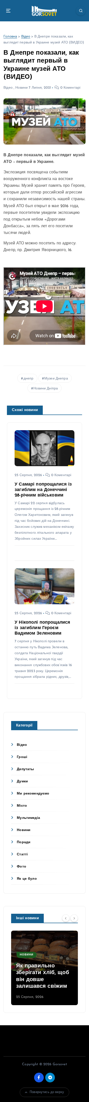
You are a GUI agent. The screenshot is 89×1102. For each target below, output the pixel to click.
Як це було (27, 879)
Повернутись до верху (47, 1092)
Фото (21, 867)
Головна (10, 36)
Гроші (22, 757)
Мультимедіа (28, 818)
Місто (22, 806)
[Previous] (65, 918)
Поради (23, 842)
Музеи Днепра (56, 378)
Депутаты (25, 769)
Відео (25, 36)
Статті (22, 854)
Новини (21, 88)
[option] (44, 968)
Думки (22, 781)
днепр (28, 378)
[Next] (74, 918)
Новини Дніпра (45, 388)
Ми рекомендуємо (33, 794)
